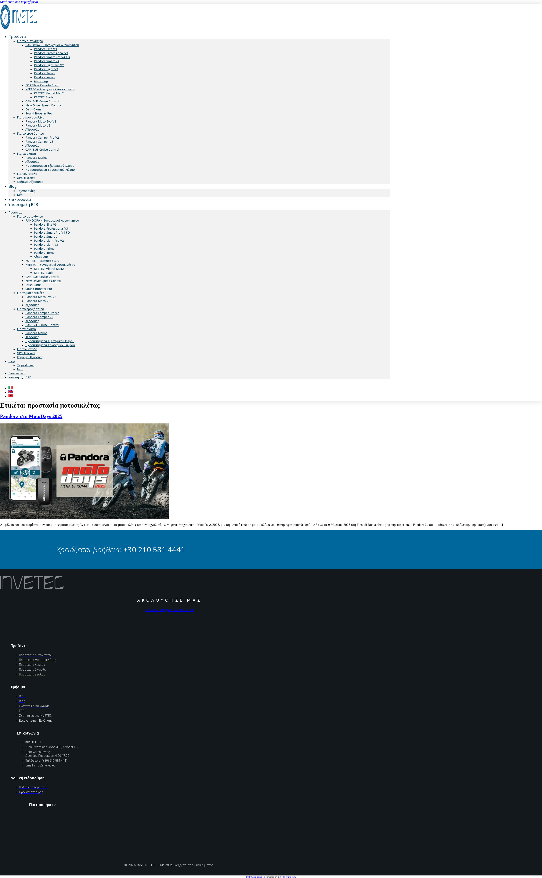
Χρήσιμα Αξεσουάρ (30, 182)
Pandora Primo (44, 73)
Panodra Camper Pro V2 (42, 137)
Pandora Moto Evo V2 (40, 121)
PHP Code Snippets (255, 876)
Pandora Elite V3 (45, 49)
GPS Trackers (26, 178)
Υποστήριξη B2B (23, 204)
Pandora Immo (44, 77)
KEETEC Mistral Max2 (49, 93)
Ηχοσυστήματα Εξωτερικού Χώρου (49, 166)
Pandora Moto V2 (37, 125)
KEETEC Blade (43, 97)
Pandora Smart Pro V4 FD (52, 57)
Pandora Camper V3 (39, 141)
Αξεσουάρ (41, 81)
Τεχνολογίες (26, 365)
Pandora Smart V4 (46, 61)
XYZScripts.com (287, 876)
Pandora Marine (36, 158)
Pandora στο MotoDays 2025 (31, 416)
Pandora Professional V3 (51, 53)
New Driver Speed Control (43, 105)
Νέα (20, 369)
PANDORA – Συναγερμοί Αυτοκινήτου (52, 45)
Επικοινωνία (16, 373)
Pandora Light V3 (46, 69)
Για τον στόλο (27, 174)
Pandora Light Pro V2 (49, 65)
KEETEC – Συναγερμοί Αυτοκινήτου (50, 89)
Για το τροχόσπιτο (30, 133)
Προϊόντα (17, 36)
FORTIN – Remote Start (42, 85)
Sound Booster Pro (38, 113)
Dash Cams (33, 109)
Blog (12, 186)
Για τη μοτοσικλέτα (30, 117)
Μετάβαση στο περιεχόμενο (19, 2)
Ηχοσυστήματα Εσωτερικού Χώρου (50, 170)
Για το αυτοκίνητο (30, 41)
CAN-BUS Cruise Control (42, 101)
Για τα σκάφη (26, 154)
